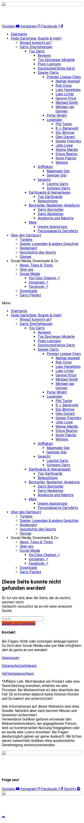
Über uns (26, 269)
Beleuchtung (48, 201)
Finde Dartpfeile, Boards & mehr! (36, 38)
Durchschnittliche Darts (56, 68)
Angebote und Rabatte (56, 218)
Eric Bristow (65, 132)
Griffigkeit (45, 167)
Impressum (10, 658)
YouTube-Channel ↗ (44, 278)
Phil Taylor (64, 124)
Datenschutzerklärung (19, 666)
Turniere (26, 239)
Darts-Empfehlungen (36, 47)
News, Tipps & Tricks (36, 265)
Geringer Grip (57, 175)
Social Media (30, 274)
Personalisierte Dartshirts (58, 231)
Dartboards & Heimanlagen (50, 192)
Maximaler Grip (58, 171)
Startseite (19, 34)
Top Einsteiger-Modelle (56, 60)
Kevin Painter (66, 158)
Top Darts (37, 51)
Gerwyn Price (66, 98)
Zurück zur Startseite (18, 623)
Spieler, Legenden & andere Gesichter (49, 244)
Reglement (28, 248)
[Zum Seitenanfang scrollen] (3, 817)
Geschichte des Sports (38, 252)
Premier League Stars (64, 77)
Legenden (54, 120)
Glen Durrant (65, 137)
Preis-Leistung (49, 64)
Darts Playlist (30, 295)
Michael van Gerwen (65, 109)
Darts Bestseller (51, 209)
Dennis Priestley (68, 141)
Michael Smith (67, 102)
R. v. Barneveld (67, 128)
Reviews (44, 55)
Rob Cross (64, 85)
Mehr (33, 222)
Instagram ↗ (38, 282)
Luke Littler (65, 94)
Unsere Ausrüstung (52, 227)
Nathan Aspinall (68, 81)
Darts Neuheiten (50, 214)
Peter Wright (57, 115)
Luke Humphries (68, 90)
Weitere (62, 162)
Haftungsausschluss (18, 673)
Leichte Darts (57, 184)
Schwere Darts (58, 188)
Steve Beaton (67, 154)
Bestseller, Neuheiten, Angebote (54, 205)
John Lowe (64, 145)
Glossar (25, 257)
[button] (42, 303)
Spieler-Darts (48, 72)
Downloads (28, 291)
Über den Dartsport (26, 235)
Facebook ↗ (38, 286)
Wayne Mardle (67, 150)
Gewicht (44, 179)
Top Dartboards (50, 197)
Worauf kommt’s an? (36, 43)
